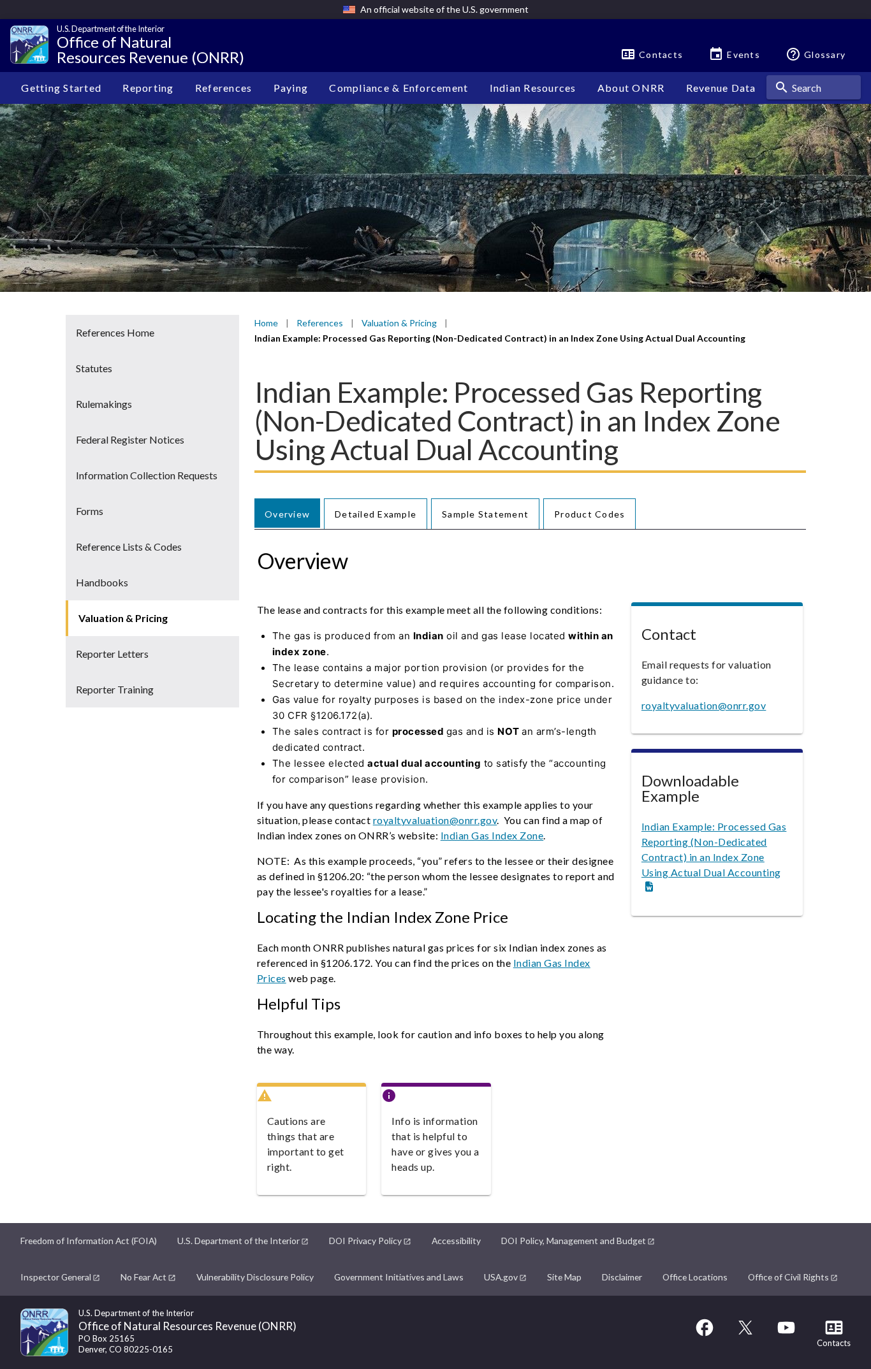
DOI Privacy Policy (365, 1240)
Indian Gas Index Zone (492, 835)
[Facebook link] (704, 1334)
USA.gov (501, 1276)
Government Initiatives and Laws (399, 1276)
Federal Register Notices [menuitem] (130, 439)
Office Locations (695, 1276)
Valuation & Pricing (399, 322)
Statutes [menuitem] (94, 368)
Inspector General (55, 1276)
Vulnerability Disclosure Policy (255, 1276)
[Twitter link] (745, 1334)
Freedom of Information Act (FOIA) (88, 1240)
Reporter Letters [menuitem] (112, 654)
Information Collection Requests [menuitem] (146, 475)
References (319, 322)
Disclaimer (622, 1276)
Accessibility (456, 1240)
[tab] (287, 513)
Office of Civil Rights (788, 1276)
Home (266, 322)
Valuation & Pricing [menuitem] (123, 618)
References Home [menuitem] (115, 332)
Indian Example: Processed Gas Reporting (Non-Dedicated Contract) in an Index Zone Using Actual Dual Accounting (714, 849)
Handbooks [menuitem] (102, 582)
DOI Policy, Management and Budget (573, 1240)
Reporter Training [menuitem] (115, 689)
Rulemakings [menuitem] (104, 404)
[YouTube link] (786, 1334)
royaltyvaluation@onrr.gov (435, 820)
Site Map (564, 1276)
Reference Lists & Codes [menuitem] (129, 546)
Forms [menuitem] (89, 511)
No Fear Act (143, 1276)
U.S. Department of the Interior (238, 1240)
